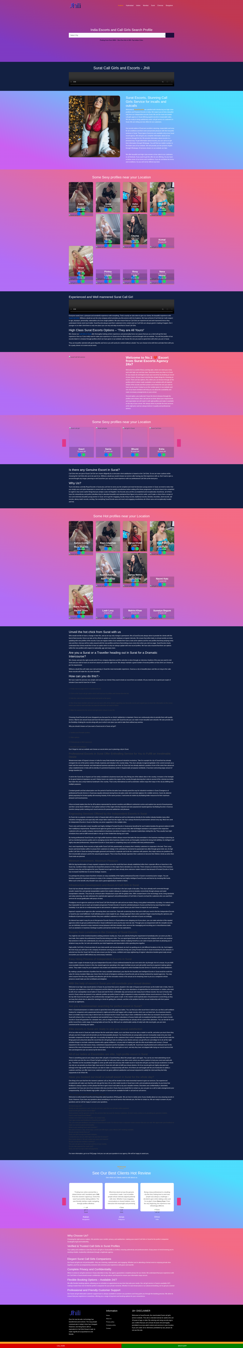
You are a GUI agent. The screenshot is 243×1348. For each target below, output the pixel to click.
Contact (108, 1328)
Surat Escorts (139, 109)
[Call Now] (106, 209)
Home (108, 1315)
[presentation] (64, 443)
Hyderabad (129, 5)
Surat (153, 5)
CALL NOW (61, 1346)
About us (108, 1318)
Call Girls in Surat (85, 334)
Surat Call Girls (74, 318)
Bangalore (169, 5)
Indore (138, 5)
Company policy (111, 1325)
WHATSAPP (182, 1346)
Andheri (120, 5)
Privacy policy (110, 1322)
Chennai (160, 5)
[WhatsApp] (110, 209)
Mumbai (145, 5)
